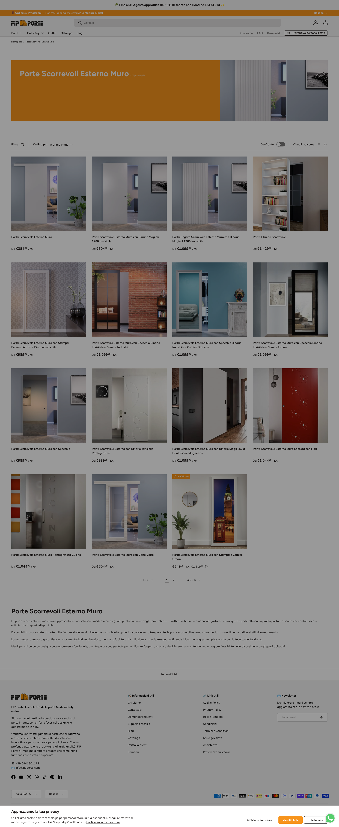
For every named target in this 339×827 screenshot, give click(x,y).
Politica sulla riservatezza (103, 822)
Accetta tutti (290, 820)
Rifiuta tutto (316, 820)
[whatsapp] (330, 815)
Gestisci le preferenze (259, 820)
